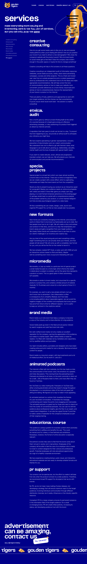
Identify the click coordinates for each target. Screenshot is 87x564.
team (33, 5)
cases (41, 5)
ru (75, 5)
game (37, 32)
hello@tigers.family (12, 543)
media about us (64, 5)
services (50, 5)
